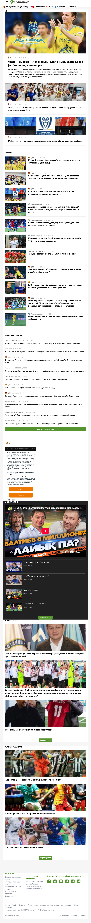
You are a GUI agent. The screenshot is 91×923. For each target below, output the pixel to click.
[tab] (10, 443)
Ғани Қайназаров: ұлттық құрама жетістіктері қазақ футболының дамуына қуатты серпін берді (44, 655)
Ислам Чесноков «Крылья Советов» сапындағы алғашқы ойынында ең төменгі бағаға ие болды (45, 352)
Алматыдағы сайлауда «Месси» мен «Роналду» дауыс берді (30, 388)
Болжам (72, 7)
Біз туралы (64, 915)
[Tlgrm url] (73, 881)
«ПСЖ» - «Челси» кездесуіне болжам (24, 847)
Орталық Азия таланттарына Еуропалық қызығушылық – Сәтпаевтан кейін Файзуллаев (42, 396)
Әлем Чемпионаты (33, 886)
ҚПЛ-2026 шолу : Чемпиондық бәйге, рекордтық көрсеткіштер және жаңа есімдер (45, 141)
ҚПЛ (8, 7)
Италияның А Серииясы (10, 895)
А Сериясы (61, 7)
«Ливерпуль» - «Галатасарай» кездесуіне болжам (30, 813)
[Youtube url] (61, 881)
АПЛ (30, 7)
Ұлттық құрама (19, 7)
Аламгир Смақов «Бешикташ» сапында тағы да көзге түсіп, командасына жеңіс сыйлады (42, 343)
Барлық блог (45, 740)
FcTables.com (10, 500)
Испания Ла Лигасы (13, 887)
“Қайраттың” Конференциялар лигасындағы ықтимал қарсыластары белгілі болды (40, 415)
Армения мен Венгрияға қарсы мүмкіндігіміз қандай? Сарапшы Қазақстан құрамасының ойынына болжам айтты (53, 209)
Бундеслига (40, 7)
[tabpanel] (45, 473)
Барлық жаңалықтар (45, 429)
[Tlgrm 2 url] (78, 881)
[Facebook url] (49, 881)
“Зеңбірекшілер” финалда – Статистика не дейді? (52, 254)
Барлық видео (46, 617)
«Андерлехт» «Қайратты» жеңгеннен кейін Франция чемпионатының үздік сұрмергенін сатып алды (44, 405)
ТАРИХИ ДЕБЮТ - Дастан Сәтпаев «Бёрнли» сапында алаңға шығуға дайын (36, 379)
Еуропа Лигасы (32, 884)
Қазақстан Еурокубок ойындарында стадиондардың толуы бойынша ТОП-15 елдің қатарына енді (44, 361)
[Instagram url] (55, 881)
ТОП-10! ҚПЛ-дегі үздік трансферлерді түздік (28, 729)
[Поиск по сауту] (6, 11)
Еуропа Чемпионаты (34, 889)
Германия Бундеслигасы (10, 890)
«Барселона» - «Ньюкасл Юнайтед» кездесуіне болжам (33, 780)
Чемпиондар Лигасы (34, 881)
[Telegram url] (67, 881)
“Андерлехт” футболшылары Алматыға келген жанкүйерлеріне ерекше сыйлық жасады (41, 424)
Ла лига (51, 7)
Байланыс (74, 915)
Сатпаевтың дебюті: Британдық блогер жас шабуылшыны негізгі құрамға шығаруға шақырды (44, 371)
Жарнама (82, 915)
